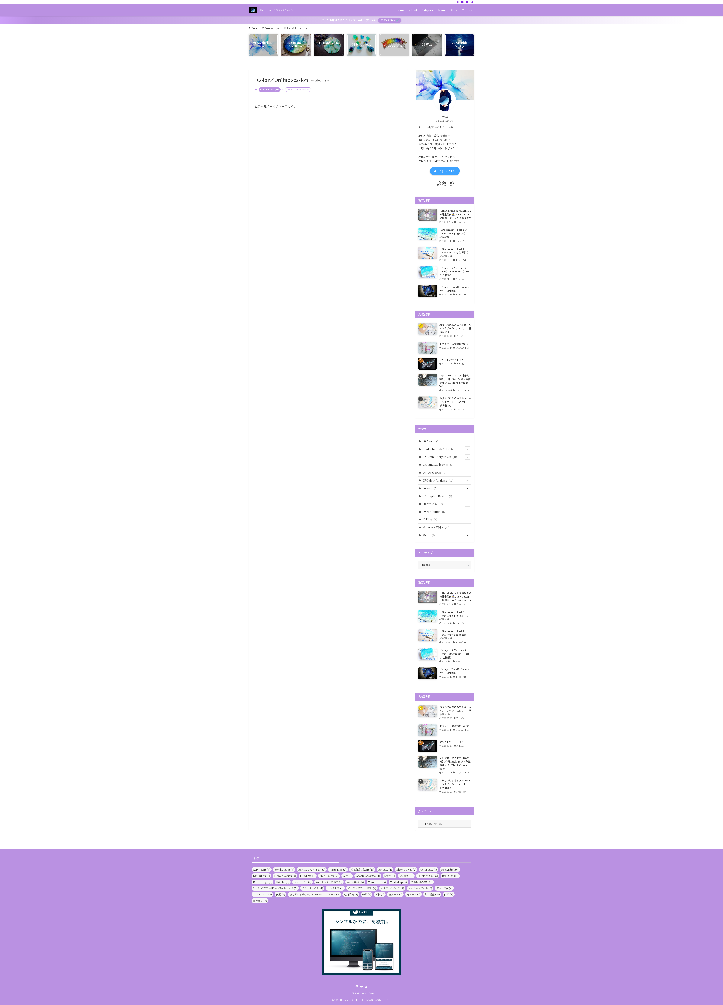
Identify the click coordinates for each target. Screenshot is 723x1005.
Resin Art (450, 876)
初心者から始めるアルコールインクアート (314, 894)
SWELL (282, 882)
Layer (389, 876)
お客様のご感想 (421, 882)
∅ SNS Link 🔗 (390, 20)
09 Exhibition (434, 512)
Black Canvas (406, 869)
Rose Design (262, 882)
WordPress (377, 882)
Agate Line (338, 869)
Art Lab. (385, 869)
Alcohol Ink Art (362, 869)
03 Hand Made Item (438, 464)
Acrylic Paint (284, 869)
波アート (395, 894)
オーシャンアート (420, 888)
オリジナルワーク (392, 888)
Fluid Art (307, 876)
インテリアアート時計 (362, 888)
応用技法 (351, 894)
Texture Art (302, 882)
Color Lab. (428, 869)
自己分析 (260, 900)
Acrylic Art (261, 869)
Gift (347, 876)
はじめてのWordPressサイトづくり (275, 888)
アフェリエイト (312, 888)
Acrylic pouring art (311, 869)
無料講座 (432, 894)
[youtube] (462, 2)
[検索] (472, 2)
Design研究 (450, 869)
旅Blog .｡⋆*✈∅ (445, 171)
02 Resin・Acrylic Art (440, 457)
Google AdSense (368, 876)
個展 (280, 894)
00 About (431, 441)
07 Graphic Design (437, 496)
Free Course (329, 876)
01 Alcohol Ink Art (438, 449)
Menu (430, 535)
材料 (379, 894)
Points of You (428, 876)
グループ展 (444, 888)
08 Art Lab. (433, 504)
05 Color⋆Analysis (269, 89)
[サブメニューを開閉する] (467, 449)
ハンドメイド (262, 894)
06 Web (430, 488)
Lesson (406, 876)
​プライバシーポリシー (361, 993)
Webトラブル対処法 (329, 882)
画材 (448, 894)
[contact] (467, 2)
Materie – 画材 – (436, 527)
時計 (366, 894)
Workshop (398, 882)
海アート (413, 894)
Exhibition (261, 876)
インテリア (335, 888)
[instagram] (457, 2)
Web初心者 (355, 882)
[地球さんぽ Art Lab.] (253, 10)
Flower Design (285, 876)
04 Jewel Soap (434, 472)
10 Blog (430, 519)
